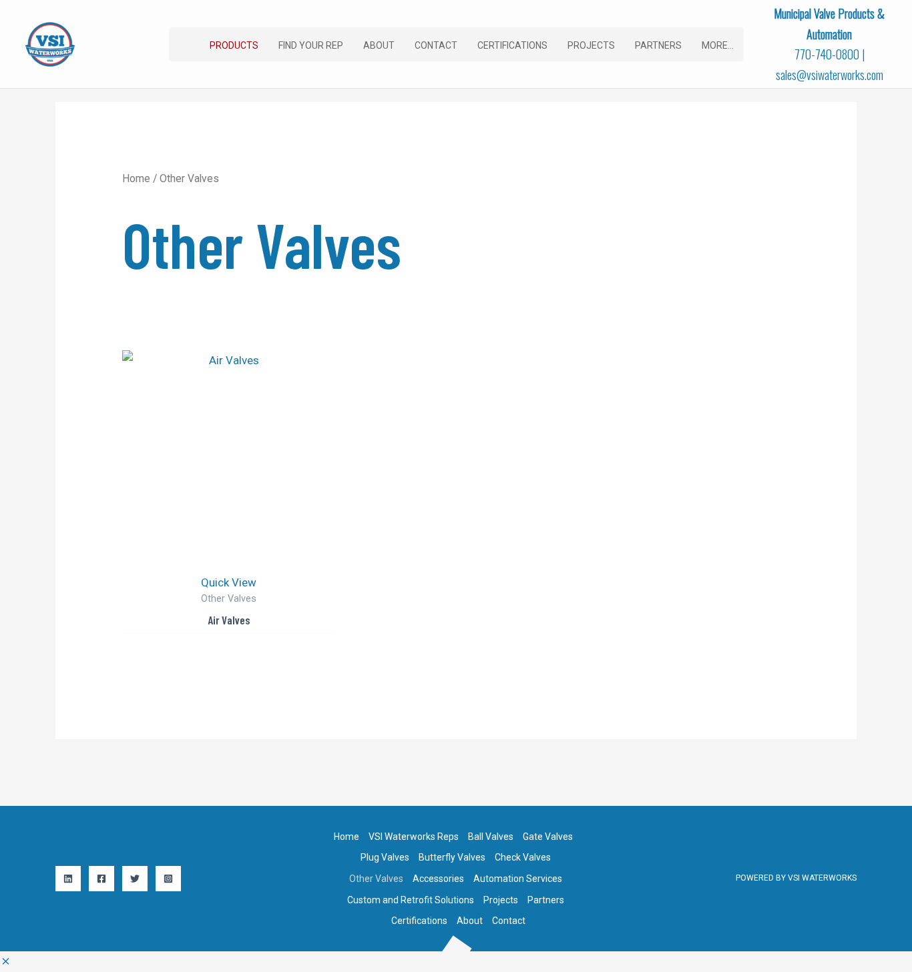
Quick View (228, 582)
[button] (234, 45)
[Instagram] (168, 878)
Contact (508, 920)
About (470, 920)
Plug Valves (385, 857)
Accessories (438, 878)
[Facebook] (101, 878)
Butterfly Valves (452, 857)
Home (136, 178)
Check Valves (523, 857)
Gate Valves (548, 836)
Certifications (419, 920)
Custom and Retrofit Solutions (410, 900)
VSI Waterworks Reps (414, 836)
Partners (545, 900)
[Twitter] (135, 878)
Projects (500, 900)
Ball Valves (490, 836)
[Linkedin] (68, 878)
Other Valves (376, 878)
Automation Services (517, 878)
